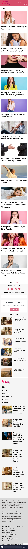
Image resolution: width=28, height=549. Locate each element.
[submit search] (23, 296)
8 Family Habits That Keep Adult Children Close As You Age (19, 409)
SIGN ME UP (14, 309)
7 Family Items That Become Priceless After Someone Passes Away (20, 340)
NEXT (17, 282)
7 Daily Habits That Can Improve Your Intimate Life (12, 137)
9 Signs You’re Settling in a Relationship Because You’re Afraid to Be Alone (19, 438)
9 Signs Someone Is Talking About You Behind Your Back (12, 71)
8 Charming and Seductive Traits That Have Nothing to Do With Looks (13, 204)
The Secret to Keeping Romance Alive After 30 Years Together (18, 472)
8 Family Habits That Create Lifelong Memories (19, 370)
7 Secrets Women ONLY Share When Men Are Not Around (13, 250)
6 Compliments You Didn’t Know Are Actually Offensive (12, 93)
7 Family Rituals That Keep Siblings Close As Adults (20, 360)
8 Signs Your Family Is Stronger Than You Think (18, 423)
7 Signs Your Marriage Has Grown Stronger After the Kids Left (19, 487)
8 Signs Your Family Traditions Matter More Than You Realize (17, 455)
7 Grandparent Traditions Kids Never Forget (19, 350)
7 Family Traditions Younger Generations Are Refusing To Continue (19, 330)
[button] (25, 3)
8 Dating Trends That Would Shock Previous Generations (20, 319)
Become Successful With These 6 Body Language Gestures (13, 159)
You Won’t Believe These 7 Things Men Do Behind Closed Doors (13, 273)
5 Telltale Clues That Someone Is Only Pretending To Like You (13, 49)
